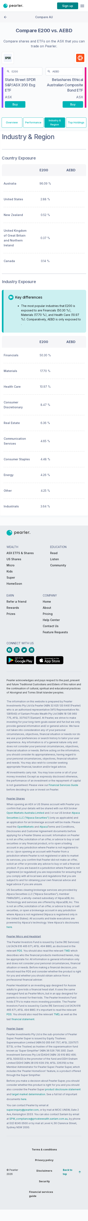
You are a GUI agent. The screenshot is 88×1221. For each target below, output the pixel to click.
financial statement (22, 1019)
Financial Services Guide (63, 785)
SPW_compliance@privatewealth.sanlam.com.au (38, 1118)
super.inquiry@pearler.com (23, 1109)
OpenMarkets (25, 826)
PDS (19, 950)
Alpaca (43, 826)
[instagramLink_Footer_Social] (17, 650)
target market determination (28, 1094)
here (9, 927)
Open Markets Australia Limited (25, 812)
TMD (67, 950)
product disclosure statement (63, 1089)
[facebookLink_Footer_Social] (10, 650)
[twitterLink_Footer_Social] (25, 650)
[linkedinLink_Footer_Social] (32, 650)
